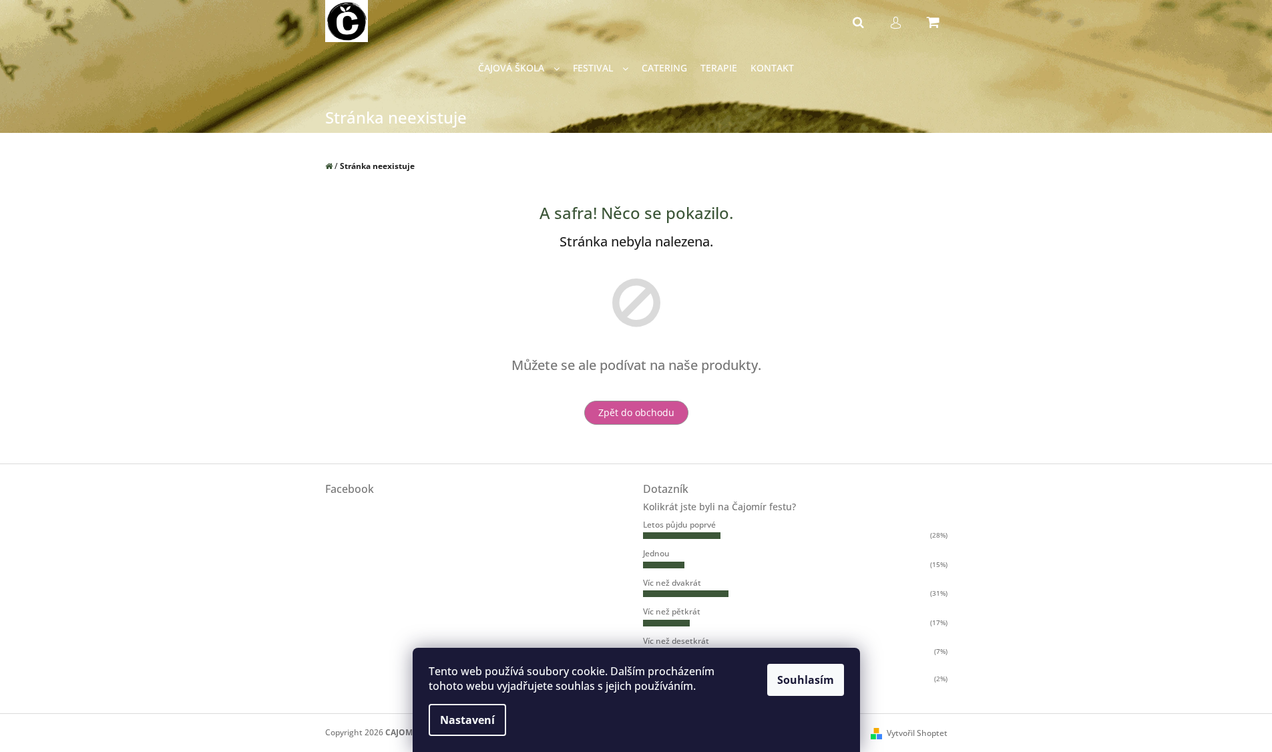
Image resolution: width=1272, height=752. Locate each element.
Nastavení (467, 720)
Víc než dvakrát (672, 582)
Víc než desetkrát (676, 640)
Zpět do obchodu (636, 412)
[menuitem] (518, 68)
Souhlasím (805, 680)
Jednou (656, 553)
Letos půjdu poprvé (679, 524)
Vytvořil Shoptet (917, 733)
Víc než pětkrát (671, 611)
